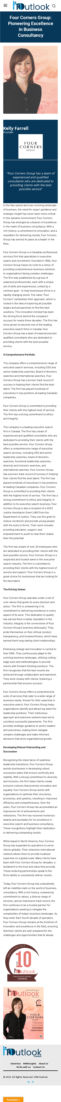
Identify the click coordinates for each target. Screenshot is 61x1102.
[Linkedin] (28, 1081)
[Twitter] (32, 1081)
